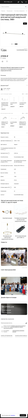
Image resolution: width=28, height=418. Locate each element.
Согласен (23, 415)
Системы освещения (19, 11)
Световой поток (5, 153)
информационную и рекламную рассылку (18, 331)
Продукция (9, 11)
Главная (3, 11)
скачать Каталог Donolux (21, 335)
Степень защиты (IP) (6, 187)
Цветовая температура (6, 140)
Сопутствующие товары (6, 94)
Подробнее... (13, 415)
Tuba (4, 50)
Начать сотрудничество (6, 335)
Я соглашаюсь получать (14, 331)
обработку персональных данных (18, 325)
